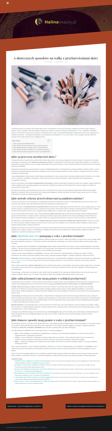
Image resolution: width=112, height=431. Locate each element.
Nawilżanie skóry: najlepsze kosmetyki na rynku (30, 361)
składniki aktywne (28, 236)
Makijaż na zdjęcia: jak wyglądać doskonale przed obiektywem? (86, 406)
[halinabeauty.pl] (56, 22)
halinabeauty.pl (59, 62)
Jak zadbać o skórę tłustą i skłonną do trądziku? (30, 365)
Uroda (66, 62)
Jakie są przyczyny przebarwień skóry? (24, 143)
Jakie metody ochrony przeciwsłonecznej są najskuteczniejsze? (31, 145)
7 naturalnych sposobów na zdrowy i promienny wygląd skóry (34, 377)
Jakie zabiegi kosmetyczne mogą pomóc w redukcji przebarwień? (32, 149)
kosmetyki (79, 130)
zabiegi (63, 135)
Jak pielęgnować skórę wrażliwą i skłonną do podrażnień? (33, 373)
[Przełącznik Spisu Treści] (48, 141)
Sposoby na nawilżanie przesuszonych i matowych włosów (33, 369)
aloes (55, 346)
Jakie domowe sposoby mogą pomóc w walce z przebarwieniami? (32, 151)
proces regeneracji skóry (18, 260)
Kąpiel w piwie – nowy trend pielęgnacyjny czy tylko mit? (33, 381)
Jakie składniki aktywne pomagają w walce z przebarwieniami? (31, 147)
